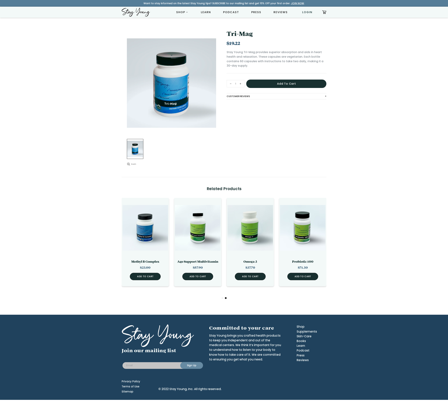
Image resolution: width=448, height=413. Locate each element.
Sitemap (127, 391)
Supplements (307, 331)
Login (307, 12)
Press (300, 355)
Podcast (303, 350)
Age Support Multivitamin (197, 261)
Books (301, 341)
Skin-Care (304, 336)
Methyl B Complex (145, 261)
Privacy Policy (131, 381)
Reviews (303, 360)
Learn (301, 346)
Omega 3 (250, 261)
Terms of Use (130, 386)
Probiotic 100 (302, 261)
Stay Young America (136, 12)
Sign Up (191, 365)
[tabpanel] (250, 245)
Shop (300, 327)
